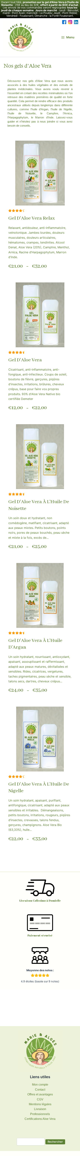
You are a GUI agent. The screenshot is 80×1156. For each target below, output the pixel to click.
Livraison (40, 1109)
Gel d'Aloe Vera (25, 360)
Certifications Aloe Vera (40, 1118)
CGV (40, 1099)
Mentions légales (40, 1104)
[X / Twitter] (76, 22)
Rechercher (55, 1141)
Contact (40, 1089)
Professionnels (40, 1114)
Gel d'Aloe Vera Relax (31, 218)
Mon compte (40, 1084)
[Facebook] (64, 22)
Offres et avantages (40, 1094)
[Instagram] (70, 22)
